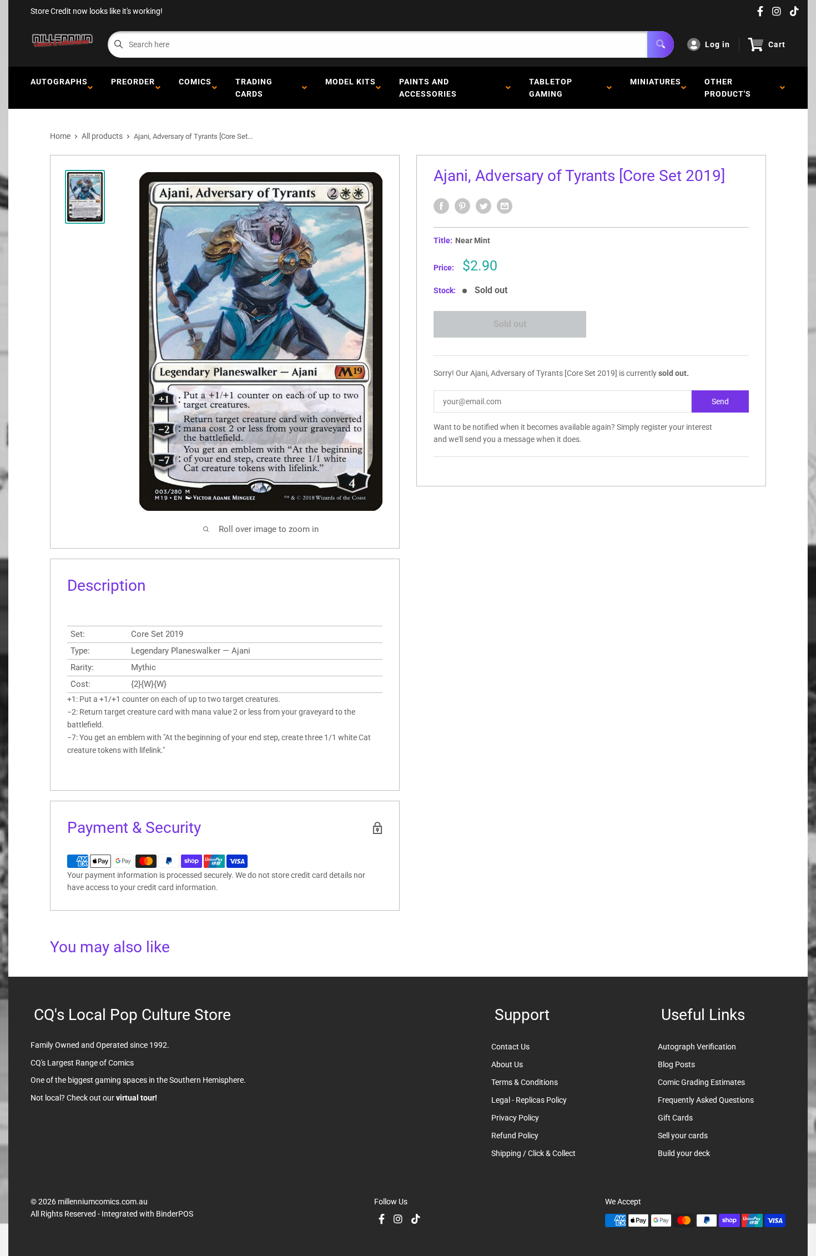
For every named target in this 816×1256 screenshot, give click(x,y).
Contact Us (510, 1046)
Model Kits (350, 87)
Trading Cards (254, 87)
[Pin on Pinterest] (462, 206)
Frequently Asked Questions (706, 1100)
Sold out (509, 324)
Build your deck (684, 1153)
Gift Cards (675, 1117)
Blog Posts (676, 1064)
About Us (507, 1064)
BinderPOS (174, 1213)
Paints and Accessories (430, 87)
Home (60, 136)
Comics (195, 87)
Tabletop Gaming (550, 87)
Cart (776, 44)
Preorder (133, 87)
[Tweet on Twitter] (483, 206)
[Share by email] (504, 206)
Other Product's (729, 87)
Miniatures (655, 87)
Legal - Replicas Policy (529, 1100)
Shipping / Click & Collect (533, 1153)
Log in (717, 44)
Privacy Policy (515, 1117)
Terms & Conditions (524, 1082)
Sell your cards (683, 1135)
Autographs (59, 87)
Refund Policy (514, 1135)
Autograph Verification (697, 1046)
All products (102, 136)
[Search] (660, 44)
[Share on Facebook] (441, 206)
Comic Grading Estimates (701, 1082)
